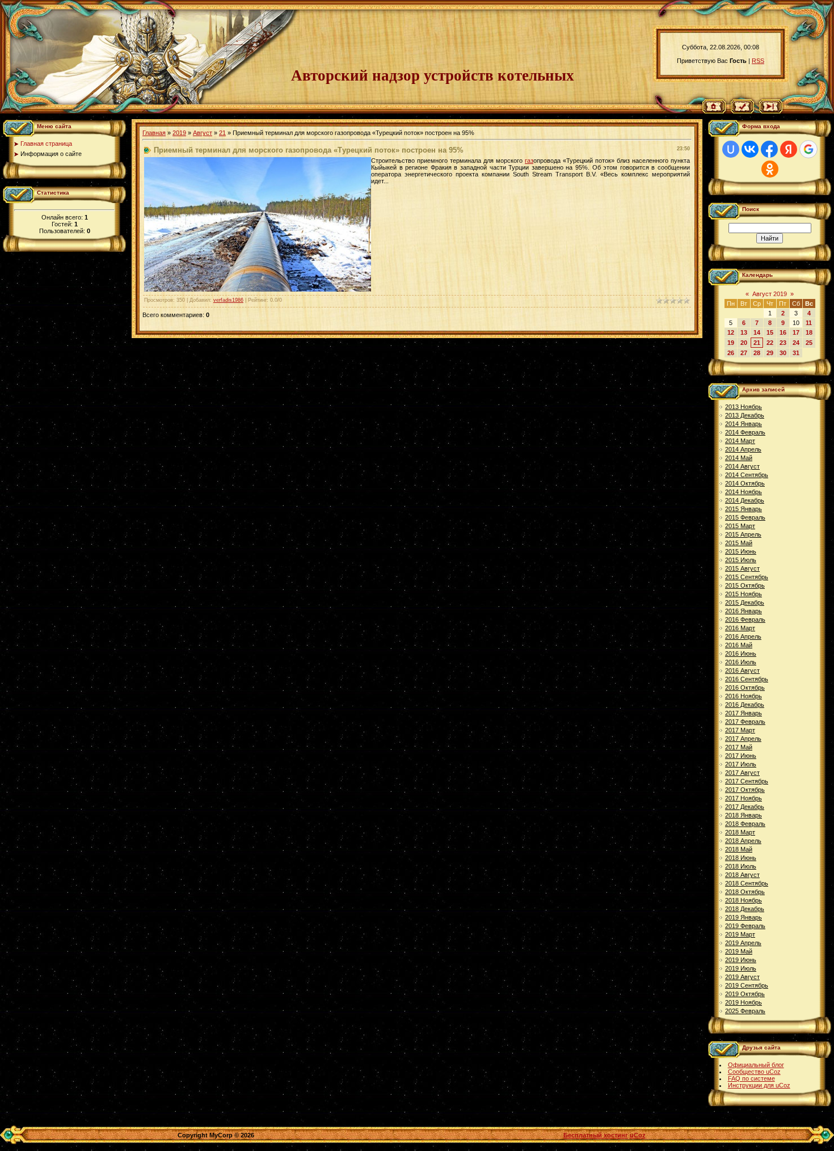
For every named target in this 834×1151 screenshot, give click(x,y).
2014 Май (738, 457)
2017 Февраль (745, 721)
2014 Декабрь (744, 500)
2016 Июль (740, 662)
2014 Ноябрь (743, 491)
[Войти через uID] (730, 149)
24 (796, 342)
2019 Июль (740, 968)
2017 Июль (740, 764)
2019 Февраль (745, 925)
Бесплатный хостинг (595, 1135)
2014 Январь (743, 423)
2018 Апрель (743, 840)
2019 (179, 132)
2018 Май (738, 849)
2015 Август (742, 568)
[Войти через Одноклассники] (769, 169)
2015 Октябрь (745, 585)
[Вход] (770, 111)
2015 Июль (740, 559)
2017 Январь (743, 713)
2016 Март (740, 628)
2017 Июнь (740, 755)
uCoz (638, 1135)
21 (222, 132)
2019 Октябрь (745, 993)
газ (529, 160)
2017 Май (738, 747)
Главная (154, 132)
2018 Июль (740, 866)
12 (730, 332)
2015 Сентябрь (746, 577)
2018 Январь (743, 815)
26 (730, 352)
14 (756, 332)
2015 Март (740, 525)
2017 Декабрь (744, 806)
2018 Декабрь (744, 908)
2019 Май (738, 951)
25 (809, 342)
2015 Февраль (745, 517)
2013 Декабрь (744, 415)
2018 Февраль (745, 823)
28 (756, 352)
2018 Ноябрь (743, 900)
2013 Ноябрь (743, 406)
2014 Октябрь (745, 483)
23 (783, 342)
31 (796, 352)
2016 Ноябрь (743, 696)
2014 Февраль (745, 432)
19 (730, 342)
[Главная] (714, 111)
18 (809, 332)
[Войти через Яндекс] (788, 149)
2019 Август (742, 976)
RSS (758, 60)
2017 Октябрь (745, 789)
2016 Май (738, 645)
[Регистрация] (742, 111)
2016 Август (742, 670)
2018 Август (742, 874)
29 (769, 352)
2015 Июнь (740, 551)
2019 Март (740, 934)
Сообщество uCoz (754, 1071)
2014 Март (740, 440)
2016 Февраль (745, 619)
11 (809, 322)
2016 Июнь (740, 653)
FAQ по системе (751, 1078)
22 (769, 342)
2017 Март (740, 730)
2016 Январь (743, 611)
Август (202, 132)
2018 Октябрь (745, 891)
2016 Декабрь (744, 704)
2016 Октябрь (745, 687)
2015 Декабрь (744, 602)
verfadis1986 (228, 300)
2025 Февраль (745, 1010)
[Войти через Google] (808, 149)
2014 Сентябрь (746, 474)
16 (783, 332)
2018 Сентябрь (746, 883)
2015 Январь (743, 508)
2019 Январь (743, 917)
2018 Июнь (740, 857)
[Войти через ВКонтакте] (750, 149)
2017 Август (742, 772)
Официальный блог (756, 1064)
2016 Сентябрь (746, 679)
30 (783, 352)
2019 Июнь (740, 959)
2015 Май (738, 542)
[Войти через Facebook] (769, 149)
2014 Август (742, 466)
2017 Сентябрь (746, 781)
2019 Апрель (743, 942)
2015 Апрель (743, 534)
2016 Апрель (743, 636)
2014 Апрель (743, 449)
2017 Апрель (743, 738)
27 (743, 352)
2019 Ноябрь (743, 1002)
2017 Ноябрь (743, 798)
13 (743, 332)
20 (743, 342)
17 (796, 332)
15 (769, 332)
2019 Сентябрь (746, 985)
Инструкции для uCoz (759, 1085)
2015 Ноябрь (743, 594)
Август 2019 (769, 293)
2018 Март (740, 832)
